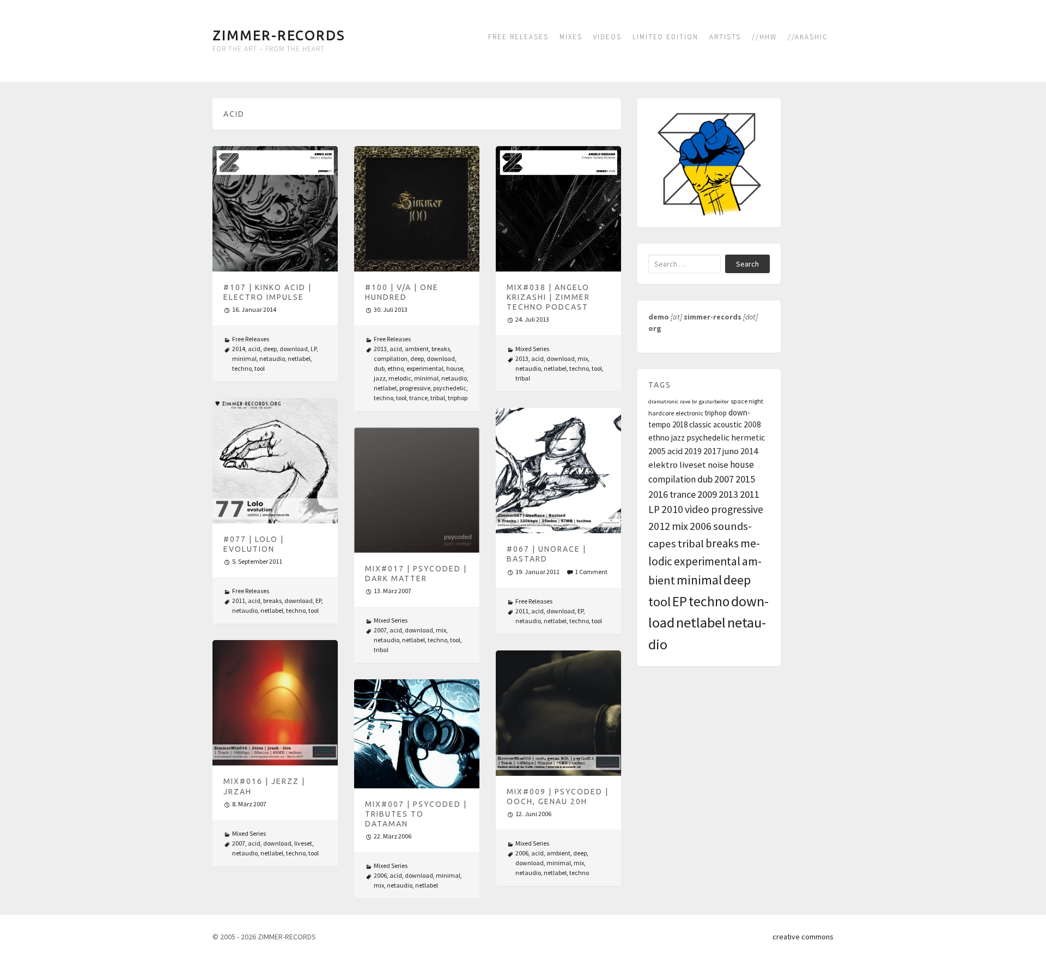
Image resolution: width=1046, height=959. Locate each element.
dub (379, 368)
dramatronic (663, 401)
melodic (399, 378)
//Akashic (808, 36)
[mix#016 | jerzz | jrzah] (275, 702)
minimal (244, 358)
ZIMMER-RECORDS (278, 35)
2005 (657, 450)
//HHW (764, 36)
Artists (725, 36)
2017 (712, 450)
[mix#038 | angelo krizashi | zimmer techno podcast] (558, 209)
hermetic (748, 437)
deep (270, 349)
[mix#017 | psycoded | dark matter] (416, 490)
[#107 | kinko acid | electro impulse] (275, 209)
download (293, 349)
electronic (689, 413)
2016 (658, 494)
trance (418, 398)
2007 (380, 630)
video (697, 509)
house (454, 368)
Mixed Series (532, 349)
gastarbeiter (714, 401)
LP (314, 349)
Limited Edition (665, 36)
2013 (380, 349)
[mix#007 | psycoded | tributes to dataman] (416, 733)
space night (747, 401)
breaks (440, 349)
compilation (391, 358)
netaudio (272, 358)
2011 (238, 600)
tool (259, 368)
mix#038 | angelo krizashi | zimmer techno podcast (548, 297)
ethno (395, 368)
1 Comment (591, 572)
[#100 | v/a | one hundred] (416, 209)
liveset (303, 843)
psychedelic (449, 388)
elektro (663, 465)
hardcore (661, 413)
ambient (417, 349)
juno (730, 450)
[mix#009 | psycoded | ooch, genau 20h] (558, 713)
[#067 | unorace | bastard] (558, 470)
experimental (424, 368)
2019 (693, 450)
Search (747, 264)
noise (718, 465)
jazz (380, 378)
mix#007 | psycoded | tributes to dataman (416, 814)
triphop (457, 398)
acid (254, 349)
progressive (414, 388)
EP (318, 600)
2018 (680, 424)
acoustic (727, 424)
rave (685, 401)
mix (582, 358)
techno (242, 368)
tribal (437, 398)
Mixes (571, 36)
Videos (607, 36)
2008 (752, 424)
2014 (238, 349)
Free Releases (518, 36)
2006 (521, 853)
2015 (745, 479)
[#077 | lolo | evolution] (275, 460)
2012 (659, 526)
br (694, 401)
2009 (707, 494)
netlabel (299, 358)
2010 (672, 509)
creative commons (803, 937)
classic (700, 424)
